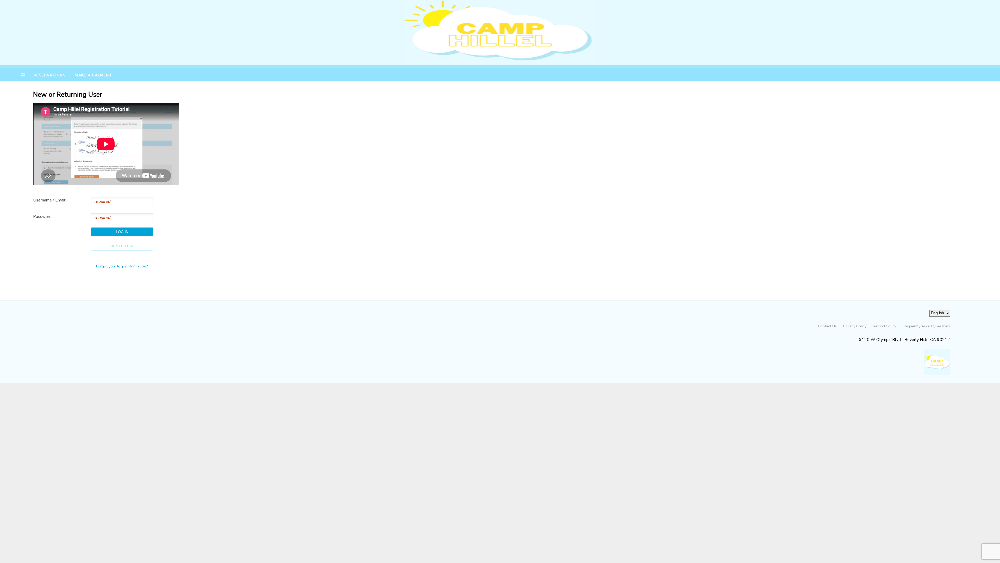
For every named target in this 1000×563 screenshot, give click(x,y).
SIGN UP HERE (122, 246)
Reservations (50, 75)
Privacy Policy (854, 326)
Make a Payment (93, 75)
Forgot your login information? (122, 266)
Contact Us (827, 326)
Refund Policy (884, 326)
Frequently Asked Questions (926, 326)
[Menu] (27, 75)
